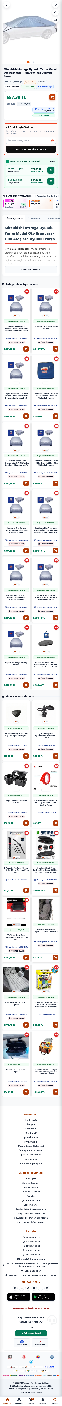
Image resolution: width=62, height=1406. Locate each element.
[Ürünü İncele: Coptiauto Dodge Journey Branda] (16, 639)
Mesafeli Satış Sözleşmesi (31, 1146)
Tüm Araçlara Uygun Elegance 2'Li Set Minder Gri (46, 931)
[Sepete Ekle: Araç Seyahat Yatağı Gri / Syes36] (26, 1025)
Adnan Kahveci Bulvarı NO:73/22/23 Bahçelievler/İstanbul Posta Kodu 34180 (32, 1265)
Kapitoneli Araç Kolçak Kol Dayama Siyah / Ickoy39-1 (16, 734)
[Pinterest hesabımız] (46, 1288)
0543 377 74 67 (33, 1250)
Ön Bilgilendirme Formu (31, 1150)
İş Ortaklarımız (31, 1137)
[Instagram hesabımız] (21, 1288)
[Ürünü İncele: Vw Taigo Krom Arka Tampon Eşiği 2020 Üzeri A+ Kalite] (16, 912)
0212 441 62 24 (33, 1245)
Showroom (31, 1128)
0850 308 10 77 (33, 1237)
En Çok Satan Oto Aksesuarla (31, 1209)
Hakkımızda (31, 1119)
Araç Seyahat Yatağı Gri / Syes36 (16, 1003)
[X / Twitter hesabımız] (27, 1288)
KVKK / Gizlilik (31, 1141)
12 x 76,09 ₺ (25, 104)
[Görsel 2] (33, 62)
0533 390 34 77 (33, 1254)
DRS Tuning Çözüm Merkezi (31, 1222)
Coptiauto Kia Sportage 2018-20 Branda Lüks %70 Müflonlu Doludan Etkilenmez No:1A (46, 597)
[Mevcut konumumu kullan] (52, 140)
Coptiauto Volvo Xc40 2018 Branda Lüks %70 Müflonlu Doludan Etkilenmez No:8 (16, 395)
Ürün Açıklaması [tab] (15, 218)
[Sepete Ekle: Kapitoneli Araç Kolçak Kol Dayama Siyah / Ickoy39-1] (26, 756)
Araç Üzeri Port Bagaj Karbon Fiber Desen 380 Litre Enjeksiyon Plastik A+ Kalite (45, 870)
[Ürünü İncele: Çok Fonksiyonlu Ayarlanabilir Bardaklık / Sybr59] (46, 713)
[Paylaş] (55, 12)
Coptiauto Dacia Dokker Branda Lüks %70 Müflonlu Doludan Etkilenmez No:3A (45, 664)
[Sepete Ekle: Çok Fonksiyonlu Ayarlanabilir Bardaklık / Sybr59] (55, 756)
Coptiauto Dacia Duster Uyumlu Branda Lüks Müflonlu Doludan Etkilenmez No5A (16, 597)
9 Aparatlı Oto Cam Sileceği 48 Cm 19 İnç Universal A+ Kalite (16, 870)
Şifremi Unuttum (31, 1200)
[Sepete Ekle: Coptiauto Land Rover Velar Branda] (55, 349)
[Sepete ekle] (52, 97)
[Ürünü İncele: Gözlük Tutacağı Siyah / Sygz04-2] (16, 1046)
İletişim (31, 1124)
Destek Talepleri (31, 1187)
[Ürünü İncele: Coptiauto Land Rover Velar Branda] (46, 303)
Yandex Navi (40, 1344)
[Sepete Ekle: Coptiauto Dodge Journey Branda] (26, 685)
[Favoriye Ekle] (55, 5)
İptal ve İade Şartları (31, 1154)
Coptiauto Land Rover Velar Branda (46, 327)
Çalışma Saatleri (33, 1270)
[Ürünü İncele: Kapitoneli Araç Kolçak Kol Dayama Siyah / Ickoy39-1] (16, 713)
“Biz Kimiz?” (31, 1133)
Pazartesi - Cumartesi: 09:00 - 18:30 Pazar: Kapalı (33, 1275)
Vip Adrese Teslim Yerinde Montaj (31, 1217)
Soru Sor (31, 82)
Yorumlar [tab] (35, 218)
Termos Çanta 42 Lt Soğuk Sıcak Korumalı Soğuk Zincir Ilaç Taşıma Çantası (46, 1071)
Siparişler (31, 1178)
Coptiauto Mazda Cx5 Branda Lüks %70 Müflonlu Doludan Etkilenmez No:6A (16, 328)
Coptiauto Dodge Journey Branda (16, 663)
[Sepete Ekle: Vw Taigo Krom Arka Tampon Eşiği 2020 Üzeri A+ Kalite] (26, 957)
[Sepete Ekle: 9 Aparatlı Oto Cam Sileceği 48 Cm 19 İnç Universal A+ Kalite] (26, 890)
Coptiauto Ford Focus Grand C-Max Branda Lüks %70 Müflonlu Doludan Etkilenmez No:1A (46, 463)
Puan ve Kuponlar (31, 1191)
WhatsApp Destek (32, 1333)
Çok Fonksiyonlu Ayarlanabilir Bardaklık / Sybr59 (46, 735)
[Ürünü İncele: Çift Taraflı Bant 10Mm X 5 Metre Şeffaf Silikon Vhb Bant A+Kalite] (46, 777)
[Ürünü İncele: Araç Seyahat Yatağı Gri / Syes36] (16, 979)
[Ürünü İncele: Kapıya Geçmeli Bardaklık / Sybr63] (16, 777)
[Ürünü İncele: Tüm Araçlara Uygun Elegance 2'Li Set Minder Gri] (46, 909)
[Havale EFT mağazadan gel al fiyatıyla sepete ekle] (50, 170)
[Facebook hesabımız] (15, 1288)
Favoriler (31, 1196)
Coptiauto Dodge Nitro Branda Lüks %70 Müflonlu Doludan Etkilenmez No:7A (16, 463)
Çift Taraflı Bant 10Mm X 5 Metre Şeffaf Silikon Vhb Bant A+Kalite (45, 803)
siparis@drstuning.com (33, 1259)
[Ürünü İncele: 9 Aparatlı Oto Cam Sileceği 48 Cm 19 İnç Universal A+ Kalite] (16, 845)
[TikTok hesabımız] (40, 1288)
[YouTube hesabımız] (34, 1288)
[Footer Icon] (10, 1357)
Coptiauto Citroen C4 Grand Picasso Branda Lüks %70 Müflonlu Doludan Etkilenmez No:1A (46, 395)
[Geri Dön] (6, 5)
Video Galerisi (31, 1204)
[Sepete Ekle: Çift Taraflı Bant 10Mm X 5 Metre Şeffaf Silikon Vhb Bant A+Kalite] (55, 823)
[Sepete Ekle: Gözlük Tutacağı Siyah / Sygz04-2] (26, 1092)
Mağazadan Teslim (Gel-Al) (31, 1213)
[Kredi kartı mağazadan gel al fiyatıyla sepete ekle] (50, 181)
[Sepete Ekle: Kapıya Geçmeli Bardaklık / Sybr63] (26, 823)
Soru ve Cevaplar (31, 1182)
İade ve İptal (31, 1159)
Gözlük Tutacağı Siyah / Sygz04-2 (16, 1070)
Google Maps (22, 1344)
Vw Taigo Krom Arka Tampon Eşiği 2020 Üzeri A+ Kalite (16, 937)
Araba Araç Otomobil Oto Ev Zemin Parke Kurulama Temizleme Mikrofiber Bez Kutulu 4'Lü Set (45, 1004)
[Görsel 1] (28, 62)
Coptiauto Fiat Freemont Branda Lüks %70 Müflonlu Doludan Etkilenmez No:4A (45, 530)
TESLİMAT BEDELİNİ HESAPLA (31, 149)
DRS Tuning (24, 1383)
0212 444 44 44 (33, 1241)
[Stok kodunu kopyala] (21, 82)
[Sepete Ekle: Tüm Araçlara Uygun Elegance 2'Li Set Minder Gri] (55, 957)
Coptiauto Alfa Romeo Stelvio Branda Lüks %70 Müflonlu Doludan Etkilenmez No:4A (16, 530)
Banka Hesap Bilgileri (31, 1163)
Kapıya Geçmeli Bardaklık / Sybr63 (16, 802)
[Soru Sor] (55, 20)
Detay (52, 161)
